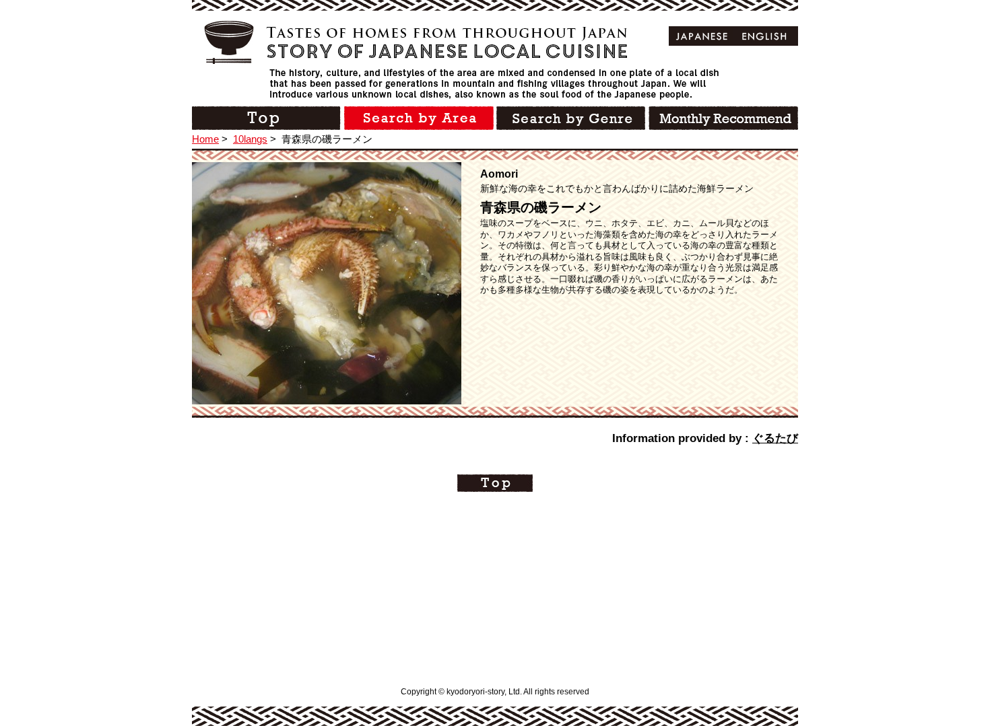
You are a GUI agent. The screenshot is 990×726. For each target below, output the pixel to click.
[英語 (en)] (764, 36)
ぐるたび (775, 438)
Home (205, 139)
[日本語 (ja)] (702, 36)
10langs (250, 139)
